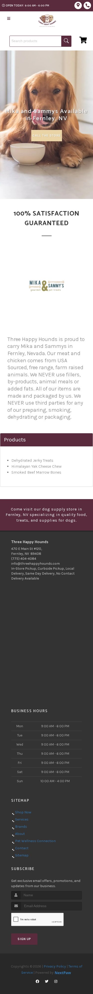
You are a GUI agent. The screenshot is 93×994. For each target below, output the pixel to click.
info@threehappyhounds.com (35, 563)
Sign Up (24, 939)
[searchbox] (40, 41)
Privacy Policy (55, 966)
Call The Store (46, 135)
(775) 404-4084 (23, 559)
